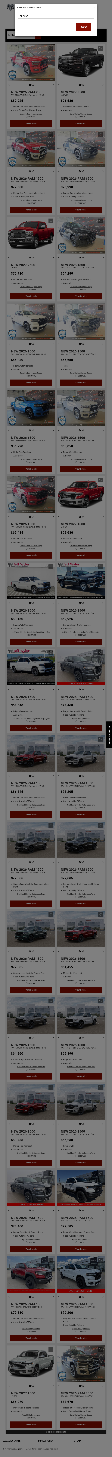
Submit (84, 27)
